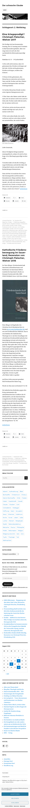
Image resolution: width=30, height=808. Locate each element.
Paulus (13, 527)
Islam (17, 230)
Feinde (11, 225)
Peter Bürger (9, 463)
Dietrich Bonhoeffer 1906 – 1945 (14, 691)
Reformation (12, 530)
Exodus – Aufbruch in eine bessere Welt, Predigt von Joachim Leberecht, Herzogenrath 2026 (15, 620)
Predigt (10, 222)
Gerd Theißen (21, 227)
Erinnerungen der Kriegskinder (14, 694)
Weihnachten (7, 540)
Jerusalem (19, 511)
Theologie (11, 537)
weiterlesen (23, 189)
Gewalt (11, 228)
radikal (13, 236)
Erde (3, 225)
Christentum (24, 223)
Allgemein (4, 222)
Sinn (22, 534)
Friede (15, 225)
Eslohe (12, 460)
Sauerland (15, 463)
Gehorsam (14, 227)
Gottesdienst (7, 508)
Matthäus (20, 235)
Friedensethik (5, 461)
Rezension (10, 458)
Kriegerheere (20, 461)
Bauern (8, 223)
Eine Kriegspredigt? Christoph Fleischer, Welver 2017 (13, 37)
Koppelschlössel (22, 232)
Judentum (19, 514)
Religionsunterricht (9, 534)
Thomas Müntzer (19, 240)
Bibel (21, 491)
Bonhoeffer (6, 495)
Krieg (15, 461)
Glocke (11, 461)
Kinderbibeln (14, 232)
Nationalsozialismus (15, 524)
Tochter (25, 240)
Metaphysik (19, 521)
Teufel (12, 240)
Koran (3, 233)
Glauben (12, 504)
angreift (4, 223)
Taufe (5, 537)
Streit (19, 238)
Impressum (16, 806)
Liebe (21, 517)
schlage (4, 238)
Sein (18, 534)
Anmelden (7, 759)
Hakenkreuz (5, 230)
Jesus (25, 230)
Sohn (12, 238)
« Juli (7, 674)
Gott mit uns (17, 228)
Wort (24, 241)
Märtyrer (15, 235)
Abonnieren (7, 584)
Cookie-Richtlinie (9, 806)
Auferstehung (13, 491)
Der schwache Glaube (12, 5)
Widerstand (8, 241)
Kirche (5, 517)
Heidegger (16, 508)
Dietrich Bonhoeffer (9, 498)
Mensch (11, 521)
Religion (20, 530)
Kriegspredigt (22, 233)
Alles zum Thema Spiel (11, 687)
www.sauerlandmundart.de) (16, 329)
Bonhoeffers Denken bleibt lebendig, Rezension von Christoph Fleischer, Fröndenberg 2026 (15, 635)
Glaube (5, 504)
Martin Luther (9, 235)
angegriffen (22, 222)
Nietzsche (6, 527)
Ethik (18, 498)
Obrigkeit (8, 236)
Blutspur (18, 223)
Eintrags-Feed (8, 761)
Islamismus (21, 230)
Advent (5, 491)
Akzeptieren (15, 794)
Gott (18, 504)
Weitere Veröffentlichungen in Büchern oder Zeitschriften (14, 781)
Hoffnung (6, 511)
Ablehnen (15, 798)
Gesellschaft (12, 501)
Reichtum (23, 236)
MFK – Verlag (8, 733)
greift (21, 228)
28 (18, 667)
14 (18, 661)
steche (16, 238)
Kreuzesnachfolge (13, 233)
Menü (4, 10)
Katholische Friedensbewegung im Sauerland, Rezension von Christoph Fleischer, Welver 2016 (14, 255)
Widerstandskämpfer (17, 241)
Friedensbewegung (19, 460)
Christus (23, 495)
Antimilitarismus (6, 460)
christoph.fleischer (7, 220)
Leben (4, 235)
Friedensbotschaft (6, 227)
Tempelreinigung (6, 240)
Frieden (20, 225)
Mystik (5, 524)
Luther (5, 521)
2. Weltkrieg (16, 222)
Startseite (5, 773)
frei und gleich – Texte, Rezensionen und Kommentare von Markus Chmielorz (15, 700)
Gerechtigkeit (5, 228)
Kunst (10, 517)
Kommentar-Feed (9, 763)
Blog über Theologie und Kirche (14, 689)
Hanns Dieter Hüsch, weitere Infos (14, 704)
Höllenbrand (12, 230)
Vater (3, 241)
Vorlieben (15, 802)
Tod (17, 537)
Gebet (5, 501)
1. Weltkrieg (17, 458)
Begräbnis (13, 223)
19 (11, 664)
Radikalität (18, 236)
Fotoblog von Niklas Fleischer (13, 696)
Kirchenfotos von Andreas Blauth (14, 720)
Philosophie (20, 527)
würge (4, 243)
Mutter (4, 236)
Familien (7, 225)
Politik (5, 530)
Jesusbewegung (6, 232)
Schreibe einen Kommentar (14, 243)
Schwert (9, 238)
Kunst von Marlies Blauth (12, 730)
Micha (24, 235)
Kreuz (7, 233)
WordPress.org (8, 765)
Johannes (11, 514)
